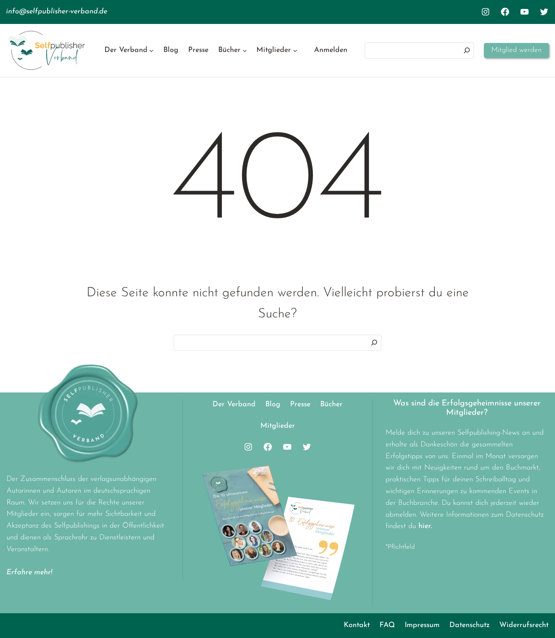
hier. (425, 526)
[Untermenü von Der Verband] (151, 50)
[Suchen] (467, 50)
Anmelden (330, 50)
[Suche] (374, 343)
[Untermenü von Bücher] (245, 50)
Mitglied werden (516, 50)
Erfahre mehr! (29, 572)
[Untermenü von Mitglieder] (295, 50)
